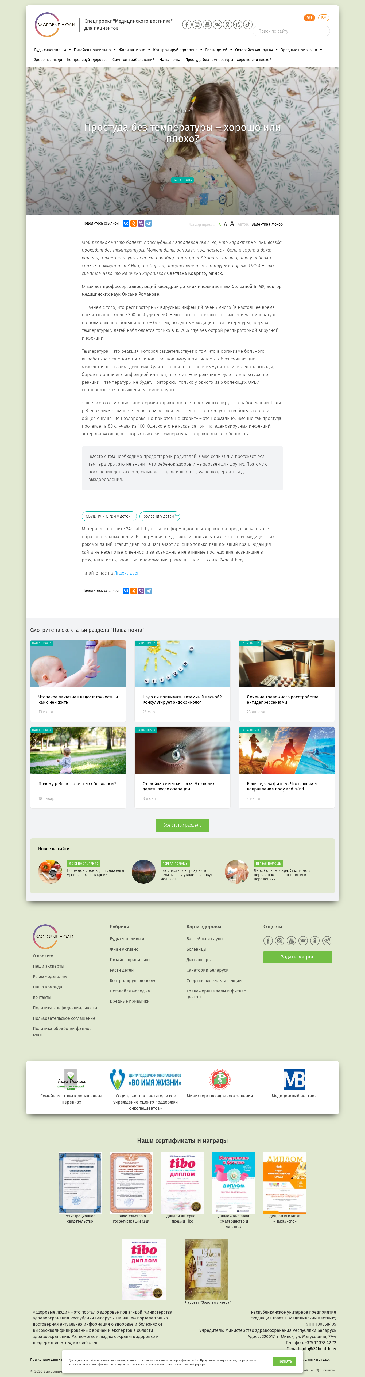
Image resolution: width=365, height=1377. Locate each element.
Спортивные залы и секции (214, 980)
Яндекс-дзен (126, 573)
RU (309, 17)
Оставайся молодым (254, 49)
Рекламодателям (50, 976)
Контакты (42, 997)
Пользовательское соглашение (64, 1018)
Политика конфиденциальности (65, 1007)
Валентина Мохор (267, 224)
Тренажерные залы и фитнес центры (216, 994)
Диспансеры (199, 959)
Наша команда (47, 987)
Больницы (197, 949)
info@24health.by (318, 1348)
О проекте (43, 955)
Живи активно (132, 49)
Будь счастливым (50, 49)
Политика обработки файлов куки (62, 1031)
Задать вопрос (297, 957)
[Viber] (141, 223)
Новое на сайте (53, 848)
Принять (284, 1361)
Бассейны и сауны (205, 938)
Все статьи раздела (182, 825)
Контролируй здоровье (175, 49)
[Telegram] (148, 223)
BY (323, 17)
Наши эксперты (48, 966)
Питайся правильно (92, 49)
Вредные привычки (299, 49)
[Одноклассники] (133, 223)
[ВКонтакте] (126, 223)
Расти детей (216, 49)
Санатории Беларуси (208, 970)
